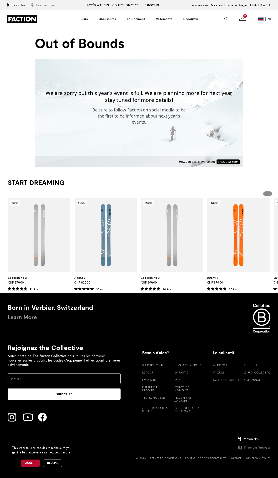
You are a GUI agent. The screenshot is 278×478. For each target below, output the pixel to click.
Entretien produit (149, 389)
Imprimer (236, 458)
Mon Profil (265, 5)
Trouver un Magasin (237, 5)
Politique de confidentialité (205, 458)
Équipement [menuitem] (136, 19)
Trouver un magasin (183, 399)
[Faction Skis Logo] (22, 19)
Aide (254, 5)
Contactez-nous (187, 365)
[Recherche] (226, 19)
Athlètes (250, 365)
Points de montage (181, 389)
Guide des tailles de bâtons (187, 410)
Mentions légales (258, 458)
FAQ (177, 379)
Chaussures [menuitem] (107, 19)
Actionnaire (217, 5)
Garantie (181, 372)
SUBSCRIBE (64, 394)
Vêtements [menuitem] (164, 19)
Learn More (22, 317)
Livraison (149, 379)
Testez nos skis (153, 397)
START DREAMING (36, 182)
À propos (220, 365)
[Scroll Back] (265, 193)
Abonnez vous (200, 5)
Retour (147, 372)
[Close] (76, 440)
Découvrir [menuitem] (190, 19)
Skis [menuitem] (84, 19)
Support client (153, 365)
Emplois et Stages (226, 379)
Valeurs (218, 372)
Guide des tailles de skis (154, 410)
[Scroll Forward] (270, 193)
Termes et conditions (165, 458)
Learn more (62, 452)
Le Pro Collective (257, 372)
